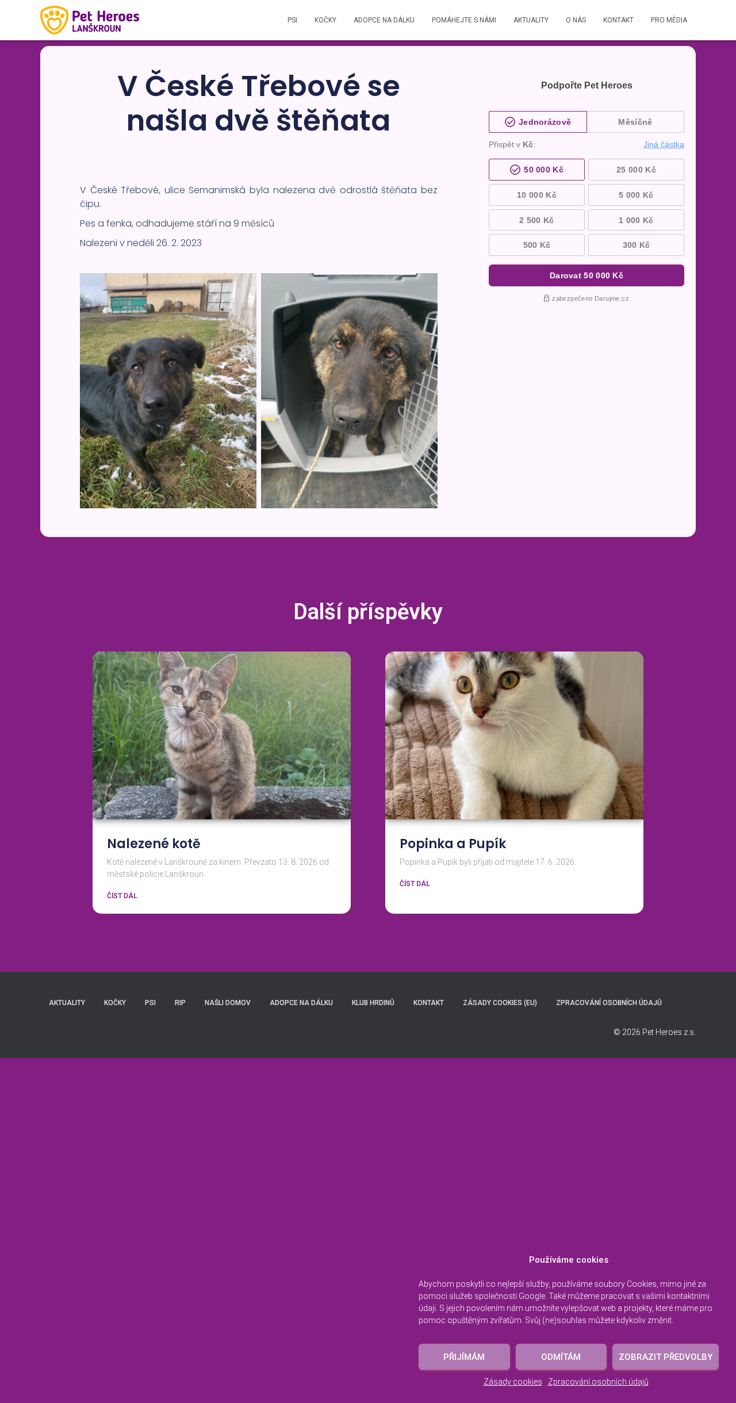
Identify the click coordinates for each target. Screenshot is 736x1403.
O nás (576, 20)
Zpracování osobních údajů (598, 1381)
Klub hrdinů (373, 1003)
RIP (180, 1003)
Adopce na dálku (384, 20)
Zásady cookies (513, 1381)
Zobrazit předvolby (665, 1357)
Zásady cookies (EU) (500, 1003)
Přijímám (464, 1357)
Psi (292, 20)
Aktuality (531, 20)
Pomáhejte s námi (464, 20)
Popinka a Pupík (453, 844)
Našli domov (228, 1003)
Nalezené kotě (154, 844)
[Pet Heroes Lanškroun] (90, 20)
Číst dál (122, 896)
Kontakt (618, 20)
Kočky (325, 20)
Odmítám (561, 1357)
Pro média (669, 20)
